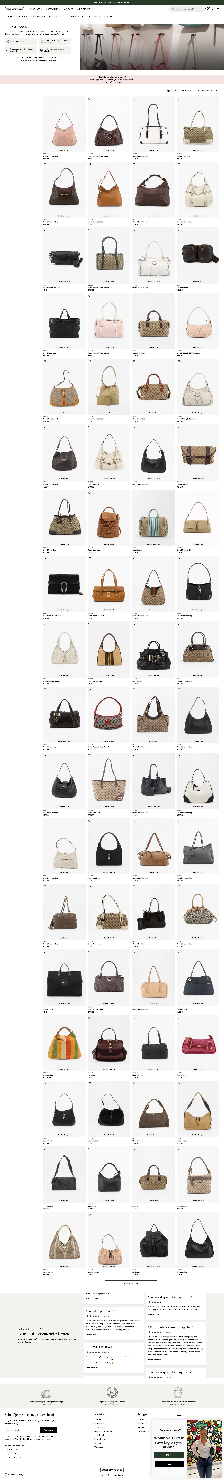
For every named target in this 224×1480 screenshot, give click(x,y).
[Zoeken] (200, 9)
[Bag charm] (198, 1043)
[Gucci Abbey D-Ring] (153, 255)
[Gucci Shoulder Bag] (64, 124)
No (169, 1464)
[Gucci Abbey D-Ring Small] (109, 124)
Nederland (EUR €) (15, 1474)
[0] (206, 9)
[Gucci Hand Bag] (64, 321)
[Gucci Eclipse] (198, 977)
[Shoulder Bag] (64, 1043)
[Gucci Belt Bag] (198, 255)
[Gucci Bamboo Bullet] (109, 584)
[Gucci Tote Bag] (109, 781)
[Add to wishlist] (45, 99)
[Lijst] (175, 90)
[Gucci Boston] (153, 518)
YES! (169, 1455)
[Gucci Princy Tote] (198, 124)
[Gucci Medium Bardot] (64, 649)
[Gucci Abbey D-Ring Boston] (109, 255)
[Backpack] (153, 1240)
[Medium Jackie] (109, 1109)
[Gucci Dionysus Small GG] (64, 584)
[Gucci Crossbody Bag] (64, 255)
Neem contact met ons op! (49, 57)
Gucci (45, 154)
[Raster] (168, 90)
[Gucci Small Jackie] (198, 518)
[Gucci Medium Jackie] (64, 387)
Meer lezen (60, 34)
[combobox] (186, 9)
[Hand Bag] (109, 1043)
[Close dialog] (219, 1422)
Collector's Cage (115, 1475)
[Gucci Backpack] (109, 518)
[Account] (212, 9)
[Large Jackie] (64, 1109)
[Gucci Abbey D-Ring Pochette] (198, 321)
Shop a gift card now (112, 82)
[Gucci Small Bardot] (109, 846)
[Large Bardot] (64, 1240)
